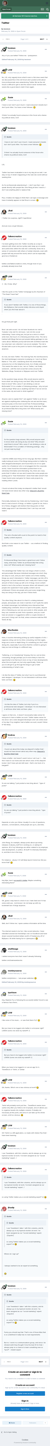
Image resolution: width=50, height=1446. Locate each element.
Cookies (25, 1440)
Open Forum (21, 31)
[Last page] (47, 39)
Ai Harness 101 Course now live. (25, 16)
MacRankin (13, 630)
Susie (10, 97)
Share (12, 1423)
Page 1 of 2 (25, 39)
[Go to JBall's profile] (4, 212)
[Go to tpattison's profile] (4, 994)
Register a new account (25, 1393)
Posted (17, 51)
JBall (10, 210)
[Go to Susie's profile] (4, 99)
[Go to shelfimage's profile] (4, 950)
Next (42, 39)
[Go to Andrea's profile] (4, 736)
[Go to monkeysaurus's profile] (4, 972)
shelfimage (13, 949)
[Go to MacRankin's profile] (4, 631)
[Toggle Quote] (5, 137)
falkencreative (15, 236)
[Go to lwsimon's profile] (4, 49)
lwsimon (7, 29)
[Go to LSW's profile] (4, 71)
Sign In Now (25, 1409)
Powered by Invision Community (25, 1442)
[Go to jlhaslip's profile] (4, 1209)
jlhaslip (11, 1207)
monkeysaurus (15, 971)
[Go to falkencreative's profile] (4, 237)
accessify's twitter (20, 880)
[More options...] (45, 49)
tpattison (12, 992)
